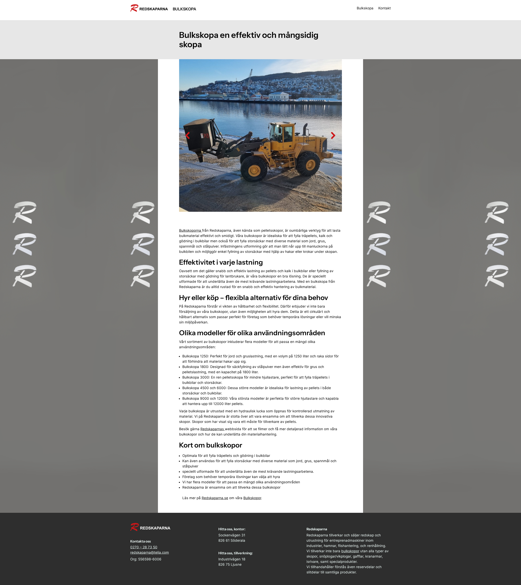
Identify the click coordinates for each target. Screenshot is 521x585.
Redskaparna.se (215, 498)
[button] (188, 135)
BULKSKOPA (184, 9)
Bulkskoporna (190, 230)
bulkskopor (350, 551)
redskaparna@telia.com (149, 552)
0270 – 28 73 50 (143, 547)
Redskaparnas (212, 429)
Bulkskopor (252, 498)
